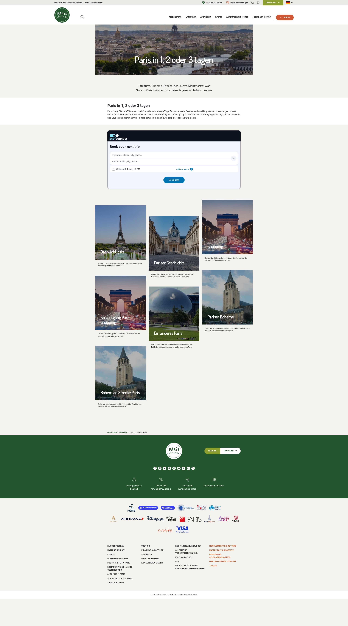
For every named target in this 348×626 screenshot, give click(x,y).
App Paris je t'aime (214, 3)
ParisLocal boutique (239, 3)
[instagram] (159, 468)
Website (212, 451)
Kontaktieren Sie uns (152, 563)
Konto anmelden (183, 557)
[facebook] (155, 468)
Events (111, 554)
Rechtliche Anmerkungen (188, 546)
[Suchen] (82, 17)
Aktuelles (146, 554)
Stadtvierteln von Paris (119, 578)
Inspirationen (123, 432)
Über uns (145, 546)
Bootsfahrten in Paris (118, 563)
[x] (193, 468)
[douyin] (183, 468)
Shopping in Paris (116, 574)
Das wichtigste (113, 252)
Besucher (229, 451)
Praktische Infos (150, 559)
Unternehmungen (116, 550)
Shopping (215, 246)
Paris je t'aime (112, 432)
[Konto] (258, 2)
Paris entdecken (115, 546)
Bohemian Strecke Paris (120, 392)
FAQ (177, 561)
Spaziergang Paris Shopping (115, 320)
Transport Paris (115, 582)
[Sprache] (290, 2)
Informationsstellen (152, 550)
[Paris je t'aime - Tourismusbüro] (62, 15)
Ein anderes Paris (168, 333)
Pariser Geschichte (169, 262)
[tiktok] (169, 468)
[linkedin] (164, 468)
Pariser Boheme (221, 316)
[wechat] (179, 468)
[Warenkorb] (252, 2)
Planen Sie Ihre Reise (117, 559)
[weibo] (188, 468)
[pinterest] (174, 468)
